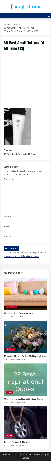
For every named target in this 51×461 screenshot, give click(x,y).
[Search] (49, 15)
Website (7, 236)
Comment (9, 179)
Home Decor (11, 307)
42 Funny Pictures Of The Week (17, 441)
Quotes (9, 393)
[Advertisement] (25, 82)
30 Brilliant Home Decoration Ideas (18, 313)
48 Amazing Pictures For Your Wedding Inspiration (25, 356)
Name (7, 216)
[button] (4, 15)
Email (7, 226)
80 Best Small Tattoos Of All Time (20, 152)
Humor (9, 435)
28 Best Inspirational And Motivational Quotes (23, 399)
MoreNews (38, 454)
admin (6, 317)
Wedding (10, 350)
